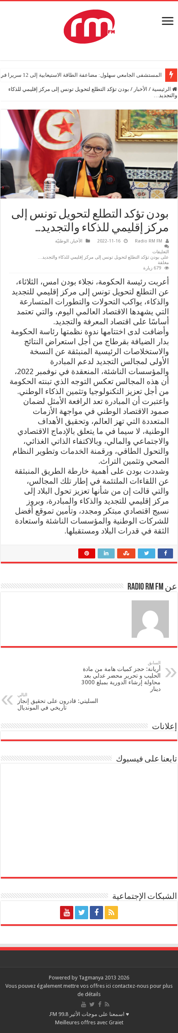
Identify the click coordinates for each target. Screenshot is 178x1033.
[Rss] (111, 912)
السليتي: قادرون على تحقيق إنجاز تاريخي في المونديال (57, 701)
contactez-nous (131, 986)
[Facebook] (96, 912)
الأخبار (140, 89)
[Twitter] (81, 912)
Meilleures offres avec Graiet (89, 1022)
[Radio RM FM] (89, 25)
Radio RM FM (148, 241)
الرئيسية (162, 89)
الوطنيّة (62, 241)
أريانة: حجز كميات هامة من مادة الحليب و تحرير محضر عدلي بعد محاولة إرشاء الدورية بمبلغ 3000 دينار (121, 676)
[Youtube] (66, 912)
